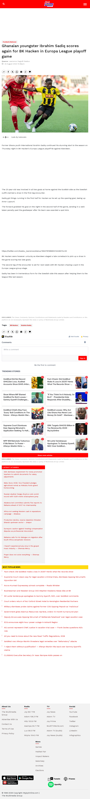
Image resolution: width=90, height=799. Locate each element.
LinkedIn (73, 731)
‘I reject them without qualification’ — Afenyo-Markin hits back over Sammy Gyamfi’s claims (42, 648)
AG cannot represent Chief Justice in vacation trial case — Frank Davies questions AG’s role (43, 629)
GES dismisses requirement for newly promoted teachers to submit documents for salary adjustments (23, 475)
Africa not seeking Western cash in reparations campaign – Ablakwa (22, 513)
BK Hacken (14, 325)
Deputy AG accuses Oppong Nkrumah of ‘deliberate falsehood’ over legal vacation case (43, 617)
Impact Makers (42, 756)
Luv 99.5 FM (29, 731)
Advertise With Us (10, 719)
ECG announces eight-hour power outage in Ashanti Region (31, 622)
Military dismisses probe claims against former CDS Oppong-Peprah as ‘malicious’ (41, 606)
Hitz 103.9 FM (30, 721)
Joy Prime (51, 721)
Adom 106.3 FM (31, 716)
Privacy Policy (8, 733)
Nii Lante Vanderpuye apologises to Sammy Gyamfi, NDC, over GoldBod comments (41, 596)
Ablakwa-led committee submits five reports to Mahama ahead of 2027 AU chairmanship (23, 505)
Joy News (51, 712)
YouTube (73, 712)
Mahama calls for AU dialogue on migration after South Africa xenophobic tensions (23, 539)
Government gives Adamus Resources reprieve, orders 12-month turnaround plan (41, 612)
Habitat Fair (41, 751)
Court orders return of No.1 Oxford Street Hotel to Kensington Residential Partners (41, 601)
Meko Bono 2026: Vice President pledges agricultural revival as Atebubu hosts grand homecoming (21, 486)
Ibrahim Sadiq (26, 325)
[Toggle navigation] (85, 4)
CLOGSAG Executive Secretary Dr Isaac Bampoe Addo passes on (33, 655)
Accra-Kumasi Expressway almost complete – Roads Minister (32, 585)
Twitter (72, 721)
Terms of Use (8, 729)
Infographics (75, 735)
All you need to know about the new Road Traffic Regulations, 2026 (34, 636)
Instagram (74, 726)
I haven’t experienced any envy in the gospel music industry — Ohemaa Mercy (21, 548)
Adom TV (51, 716)
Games (39, 747)
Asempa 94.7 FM (31, 726)
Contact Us (7, 724)
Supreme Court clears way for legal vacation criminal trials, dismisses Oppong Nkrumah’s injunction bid (44, 578)
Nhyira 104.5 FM (31, 735)
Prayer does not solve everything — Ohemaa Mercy (21, 557)
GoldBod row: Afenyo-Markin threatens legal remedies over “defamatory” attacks (40, 641)
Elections (40, 770)
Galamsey (40, 761)
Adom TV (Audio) (54, 731)
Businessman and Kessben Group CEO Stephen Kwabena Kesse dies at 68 (37, 591)
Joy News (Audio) (54, 735)
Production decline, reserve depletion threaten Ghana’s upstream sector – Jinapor (22, 522)
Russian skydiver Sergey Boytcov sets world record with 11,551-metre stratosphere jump (21, 496)
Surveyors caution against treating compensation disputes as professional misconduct (23, 531)
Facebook (73, 716)
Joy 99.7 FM (29, 712)
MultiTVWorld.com (55, 726)
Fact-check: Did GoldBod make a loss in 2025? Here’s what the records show (38, 572)
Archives (39, 766)
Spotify (57, 784)
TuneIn (56, 779)
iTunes (71, 779)
